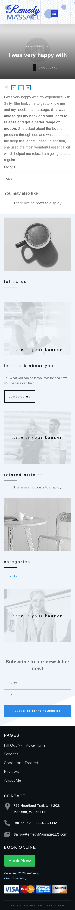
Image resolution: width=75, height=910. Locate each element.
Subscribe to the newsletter (37, 710)
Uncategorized (16, 576)
